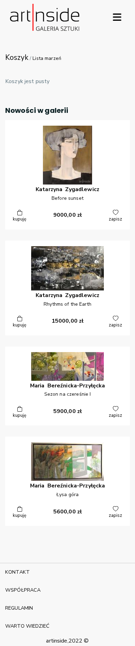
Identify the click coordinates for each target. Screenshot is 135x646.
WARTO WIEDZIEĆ (27, 625)
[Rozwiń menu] (117, 17)
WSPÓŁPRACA (22, 589)
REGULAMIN (19, 607)
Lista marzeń (47, 58)
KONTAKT (17, 571)
